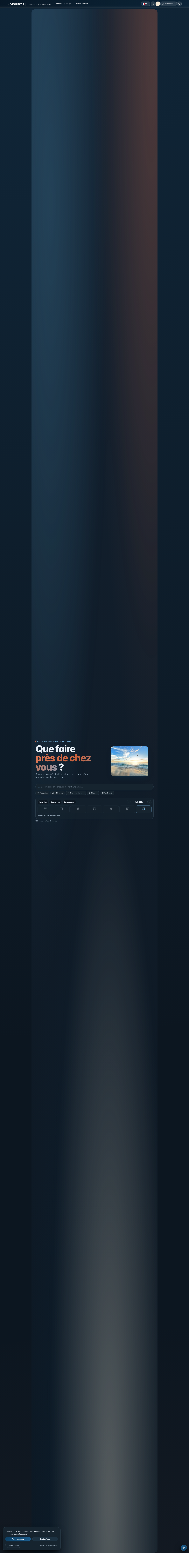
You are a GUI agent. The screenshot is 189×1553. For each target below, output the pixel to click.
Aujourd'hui (43, 802)
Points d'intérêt (82, 4)
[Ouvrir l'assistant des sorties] (184, 1548)
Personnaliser (13, 1545)
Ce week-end (55, 802)
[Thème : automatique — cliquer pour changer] (179, 4)
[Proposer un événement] (158, 4)
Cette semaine (69, 802)
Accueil (59, 4)
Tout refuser (45, 1539)
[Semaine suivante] (149, 802)
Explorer (69, 4)
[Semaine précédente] (129, 802)
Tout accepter (18, 1539)
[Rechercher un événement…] (153, 4)
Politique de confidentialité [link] (48, 1545)
